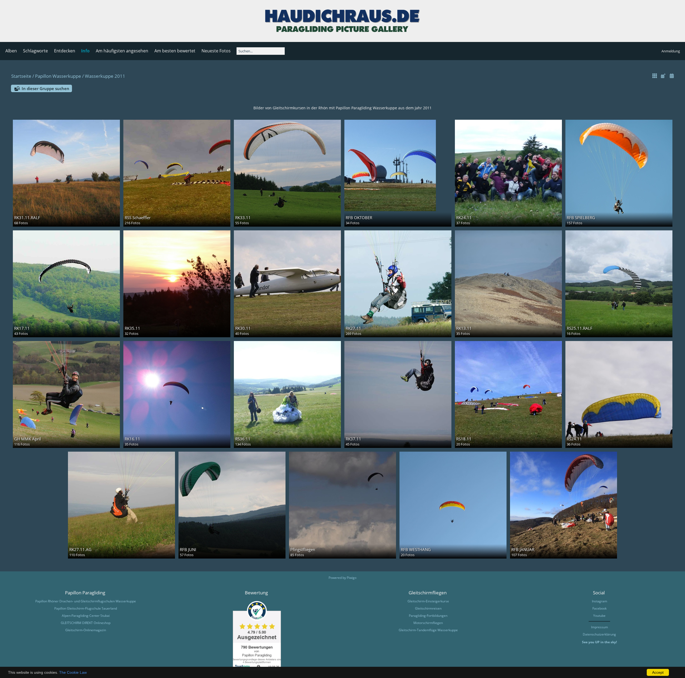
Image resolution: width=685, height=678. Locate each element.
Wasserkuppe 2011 (105, 76)
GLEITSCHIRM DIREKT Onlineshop (86, 623)
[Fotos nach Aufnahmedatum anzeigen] (671, 75)
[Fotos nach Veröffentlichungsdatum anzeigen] (663, 75)
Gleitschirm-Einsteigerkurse (428, 601)
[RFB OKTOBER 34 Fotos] (397, 165)
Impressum (599, 627)
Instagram (599, 601)
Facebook (599, 608)
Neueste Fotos (216, 51)
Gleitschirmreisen (428, 608)
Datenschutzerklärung (599, 634)
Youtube (599, 615)
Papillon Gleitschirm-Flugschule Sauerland (85, 608)
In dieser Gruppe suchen (45, 88)
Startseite (21, 76)
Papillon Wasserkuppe (58, 76)
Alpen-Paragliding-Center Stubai (86, 615)
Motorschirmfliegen (428, 623)
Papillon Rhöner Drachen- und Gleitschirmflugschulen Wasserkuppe (85, 601)
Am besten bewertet (174, 51)
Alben (11, 51)
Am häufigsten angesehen (122, 51)
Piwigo (351, 577)
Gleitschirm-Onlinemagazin (85, 630)
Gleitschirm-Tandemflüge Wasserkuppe (428, 630)
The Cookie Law (73, 672)
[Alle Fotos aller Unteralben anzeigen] (655, 75)
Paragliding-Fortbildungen (428, 615)
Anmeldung (670, 51)
